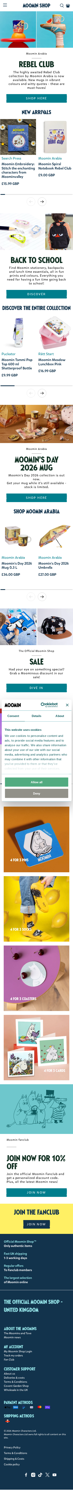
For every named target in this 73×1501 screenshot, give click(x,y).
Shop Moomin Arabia (37, 511)
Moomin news (12, 1337)
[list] (36, 156)
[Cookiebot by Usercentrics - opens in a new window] (43, 705)
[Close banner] (67, 705)
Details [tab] (36, 715)
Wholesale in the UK (16, 1390)
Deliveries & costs (14, 1378)
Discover (36, 294)
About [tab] (59, 715)
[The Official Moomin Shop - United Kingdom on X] (47, 1476)
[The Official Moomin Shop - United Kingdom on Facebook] (26, 1476)
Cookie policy (12, 1464)
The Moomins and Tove (17, 1333)
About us (9, 1374)
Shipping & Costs (14, 1459)
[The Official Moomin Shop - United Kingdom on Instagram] (33, 1476)
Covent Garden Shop (16, 1386)
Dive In (36, 688)
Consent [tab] (13, 715)
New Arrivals (36, 112)
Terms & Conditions (15, 1382)
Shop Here (36, 98)
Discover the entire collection (36, 308)
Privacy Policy (12, 1447)
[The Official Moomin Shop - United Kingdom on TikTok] (40, 1476)
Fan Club (9, 1359)
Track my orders (13, 1355)
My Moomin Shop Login (18, 1351)
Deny (36, 793)
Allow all (36, 782)
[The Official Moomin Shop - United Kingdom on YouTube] (54, 1476)
